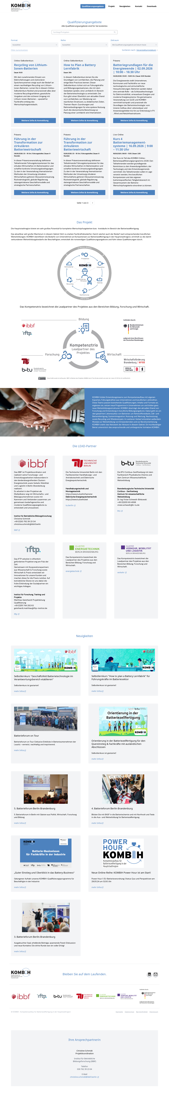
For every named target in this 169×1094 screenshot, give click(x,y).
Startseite (119, 1012)
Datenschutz (129, 1012)
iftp (16, 614)
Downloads (151, 6)
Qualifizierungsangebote (93, 6)
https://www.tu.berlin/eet (77, 499)
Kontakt (138, 6)
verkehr (121, 572)
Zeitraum (115, 40)
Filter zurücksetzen (19, 50)
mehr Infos (19, 691)
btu (119, 510)
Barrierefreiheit (142, 1012)
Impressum (154, 1012)
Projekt (111, 6)
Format (14, 40)
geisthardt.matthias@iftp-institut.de (30, 608)
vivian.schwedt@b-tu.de (128, 505)
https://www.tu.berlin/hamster (79, 494)
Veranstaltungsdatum (146, 50)
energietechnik (73, 571)
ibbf (16, 530)
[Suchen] (114, 32)
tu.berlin (70, 505)
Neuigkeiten (124, 6)
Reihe (63, 40)
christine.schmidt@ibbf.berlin (27, 524)
